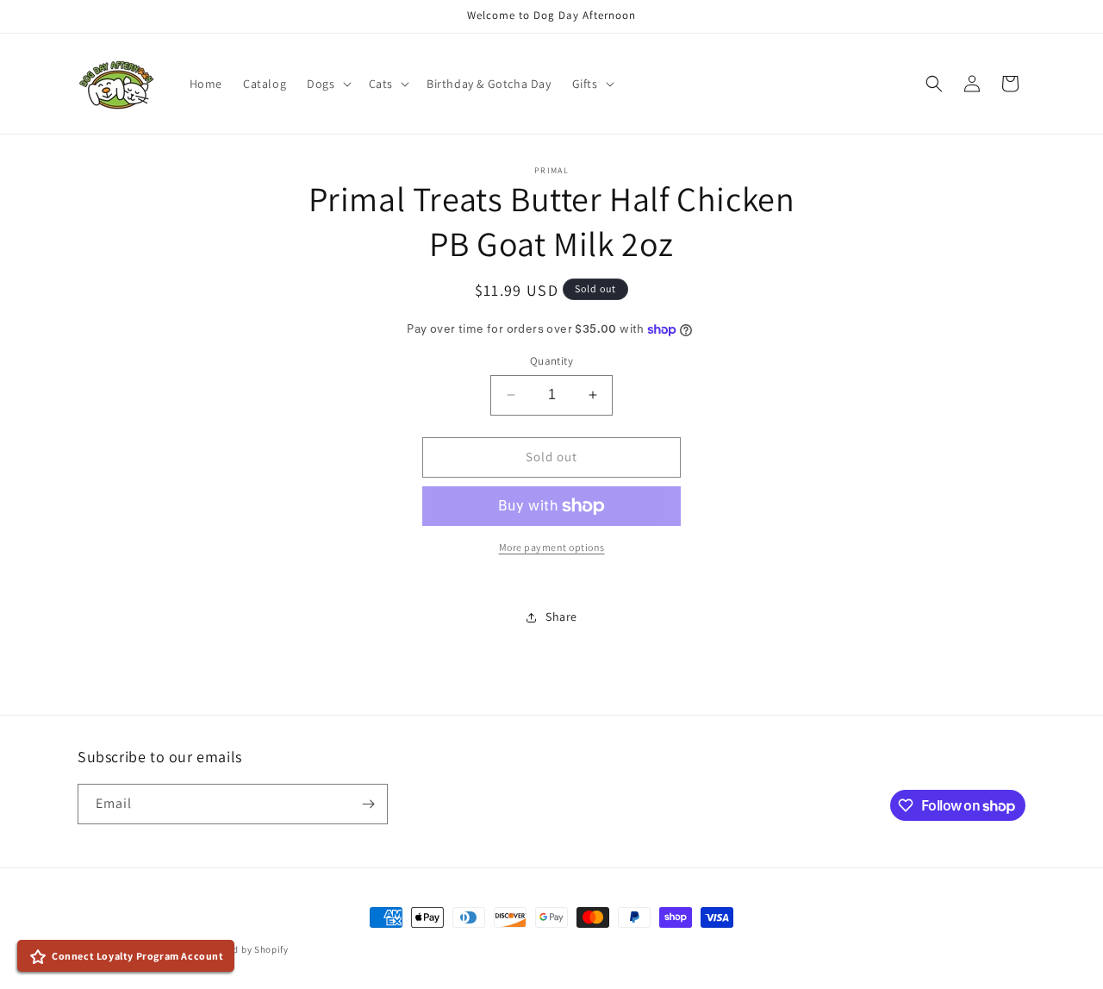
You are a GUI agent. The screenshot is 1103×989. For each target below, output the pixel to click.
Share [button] (561, 616)
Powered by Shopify (244, 949)
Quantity (551, 361)
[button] (327, 84)
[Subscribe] (368, 804)
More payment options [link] (552, 547)
